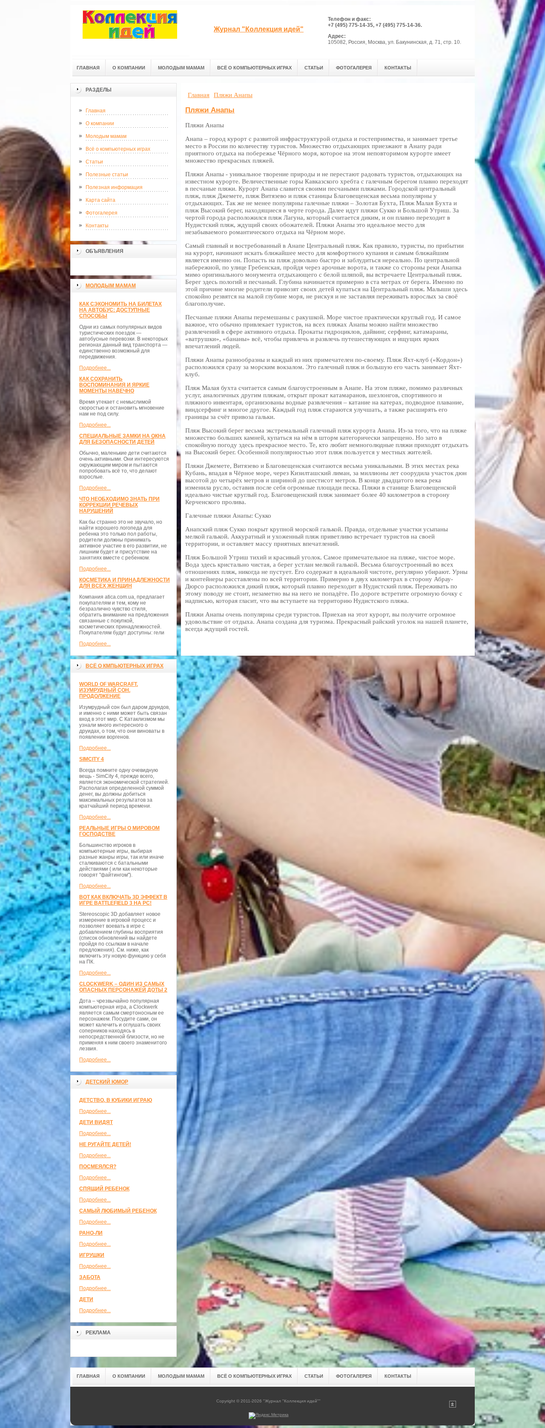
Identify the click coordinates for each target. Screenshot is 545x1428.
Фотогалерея (102, 213)
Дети (86, 1299)
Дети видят (96, 1122)
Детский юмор (107, 1082)
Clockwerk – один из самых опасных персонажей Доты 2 (123, 987)
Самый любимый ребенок (118, 1211)
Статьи (94, 162)
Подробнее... (95, 368)
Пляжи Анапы (210, 110)
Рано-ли (91, 1233)
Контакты (97, 226)
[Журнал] (129, 30)
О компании (100, 123)
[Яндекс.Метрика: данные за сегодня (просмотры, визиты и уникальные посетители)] (269, 1415)
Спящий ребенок (104, 1189)
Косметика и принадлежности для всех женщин (124, 583)
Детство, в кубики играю (115, 1100)
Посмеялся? (97, 1167)
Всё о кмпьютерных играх (125, 666)
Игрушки (91, 1255)
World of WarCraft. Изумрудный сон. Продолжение (108, 690)
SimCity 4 (91, 759)
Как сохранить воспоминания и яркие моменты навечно (114, 385)
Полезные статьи (107, 175)
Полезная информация (114, 187)
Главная (96, 111)
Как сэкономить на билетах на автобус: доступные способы (120, 310)
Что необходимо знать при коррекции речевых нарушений (119, 505)
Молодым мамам (106, 136)
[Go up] (452, 1406)
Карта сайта (100, 200)
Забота (89, 1277)
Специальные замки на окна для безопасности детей (122, 439)
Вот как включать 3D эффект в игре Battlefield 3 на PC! (123, 900)
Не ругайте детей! (105, 1144)
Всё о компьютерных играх (118, 149)
